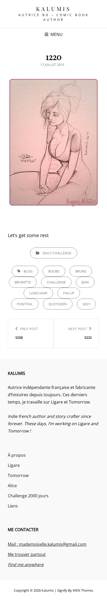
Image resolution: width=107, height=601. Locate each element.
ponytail (25, 304)
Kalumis (53, 8)
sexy (86, 304)
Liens (13, 506)
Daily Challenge (57, 253)
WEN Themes (83, 590)
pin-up (68, 293)
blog (28, 271)
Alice (12, 485)
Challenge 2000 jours (28, 496)
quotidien (58, 304)
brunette (23, 282)
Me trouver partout (27, 554)
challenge (56, 282)
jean (85, 282)
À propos (17, 455)
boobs (53, 271)
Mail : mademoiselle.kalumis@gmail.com (47, 544)
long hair (38, 293)
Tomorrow (18, 475)
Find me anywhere (26, 564)
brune (80, 271)
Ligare (14, 465)
